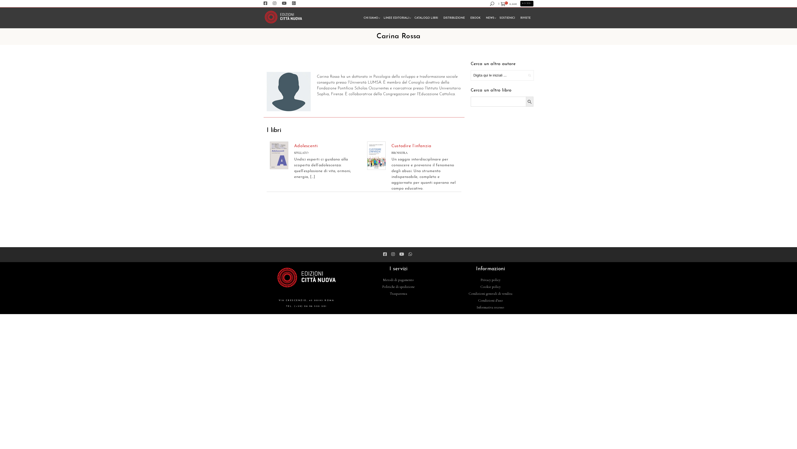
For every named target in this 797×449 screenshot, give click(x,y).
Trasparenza (398, 293)
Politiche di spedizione (398, 287)
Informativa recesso (490, 307)
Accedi (527, 3)
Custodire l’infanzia (411, 146)
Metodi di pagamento (398, 280)
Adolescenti (306, 146)
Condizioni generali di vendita (490, 293)
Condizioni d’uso (490, 300)
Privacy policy (490, 280)
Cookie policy (490, 287)
